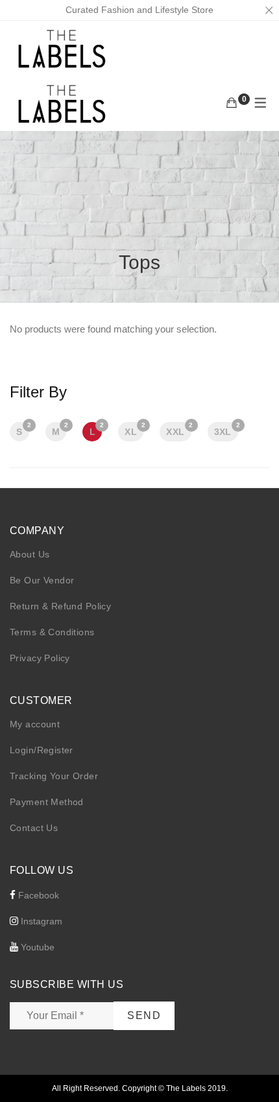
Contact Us (34, 828)
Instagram (40, 921)
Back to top (255, 1068)
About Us (29, 554)
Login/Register (41, 750)
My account (35, 724)
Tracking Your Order (54, 776)
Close (268, 10)
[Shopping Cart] (231, 103)
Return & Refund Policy (60, 606)
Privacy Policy (40, 658)
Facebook (37, 895)
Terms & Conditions (52, 632)
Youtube (36, 947)
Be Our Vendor (42, 580)
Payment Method (47, 802)
